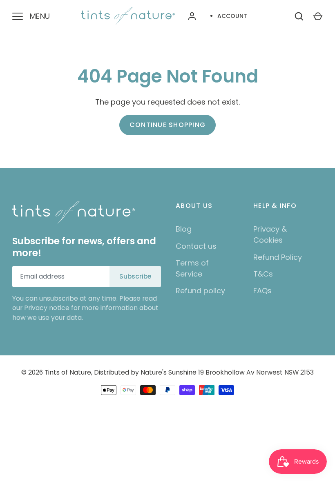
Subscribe (135, 276)
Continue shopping (167, 124)
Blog (184, 229)
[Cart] (318, 16)
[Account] (192, 16)
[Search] (299, 16)
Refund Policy (277, 257)
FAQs (262, 291)
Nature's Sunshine (169, 372)
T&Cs (263, 274)
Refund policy (200, 291)
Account (232, 16)
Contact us (196, 246)
